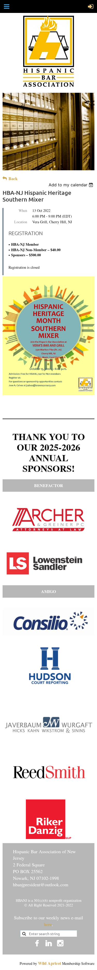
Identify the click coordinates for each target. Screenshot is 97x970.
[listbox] (71, 185)
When (23, 210)
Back (13, 178)
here (48, 924)
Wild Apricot (49, 963)
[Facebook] (37, 943)
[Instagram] (60, 943)
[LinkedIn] (48, 943)
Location (20, 221)
